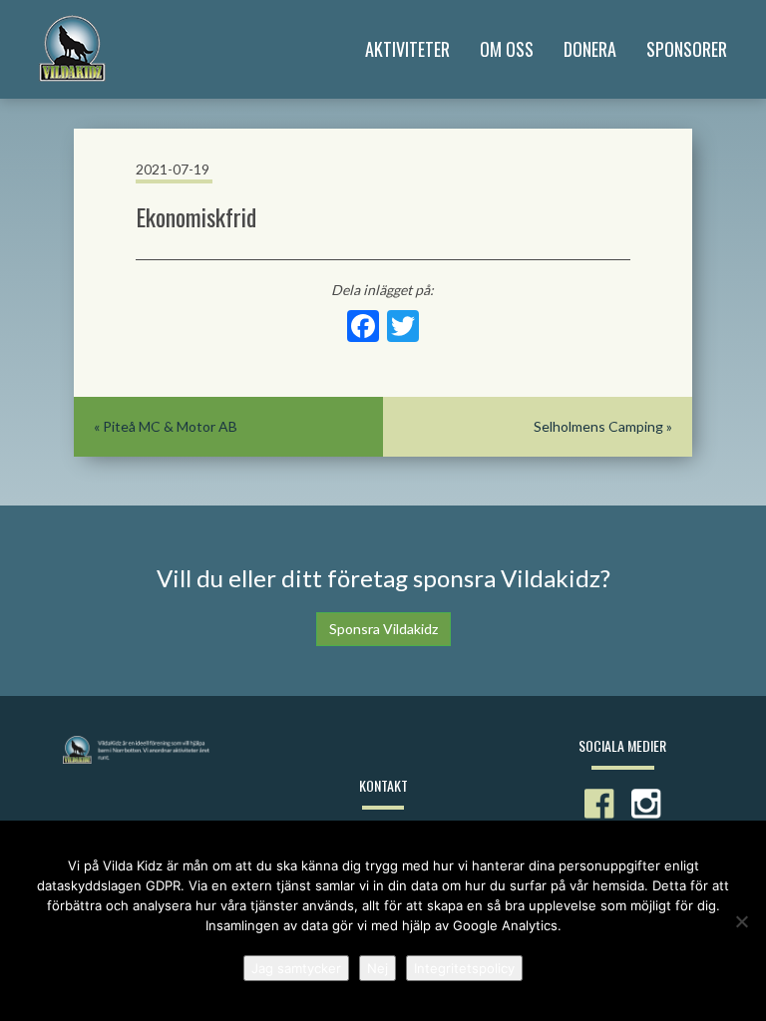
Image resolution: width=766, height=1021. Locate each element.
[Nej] (741, 921)
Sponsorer (686, 49)
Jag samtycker (296, 968)
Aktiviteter (407, 49)
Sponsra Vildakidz (383, 628)
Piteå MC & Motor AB (170, 426)
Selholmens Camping (598, 426)
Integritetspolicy (464, 968)
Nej (377, 968)
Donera (590, 49)
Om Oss (507, 49)
